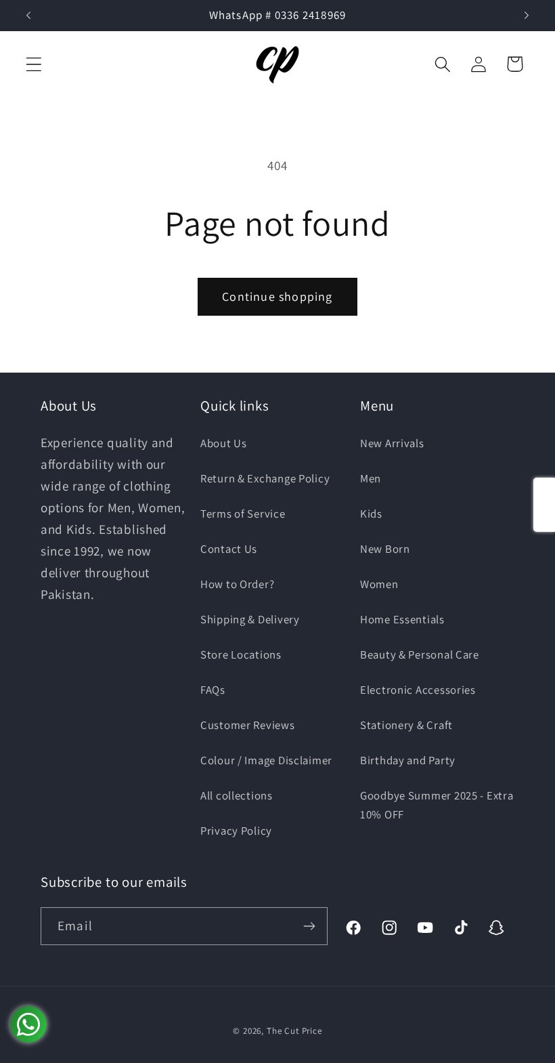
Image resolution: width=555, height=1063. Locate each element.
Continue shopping (277, 296)
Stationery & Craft (406, 724)
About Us (223, 443)
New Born (385, 548)
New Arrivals (392, 443)
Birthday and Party (408, 760)
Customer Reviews (247, 724)
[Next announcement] (526, 15)
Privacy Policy (236, 830)
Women (379, 584)
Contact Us (228, 548)
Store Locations (241, 654)
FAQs (212, 689)
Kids (371, 513)
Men (370, 478)
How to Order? (237, 584)
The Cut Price (294, 1031)
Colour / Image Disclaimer (266, 760)
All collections (236, 795)
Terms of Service (243, 513)
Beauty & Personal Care (419, 654)
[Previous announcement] (28, 15)
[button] (34, 64)
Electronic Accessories (418, 689)
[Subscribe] (309, 926)
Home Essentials (402, 619)
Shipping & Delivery (250, 619)
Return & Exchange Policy (265, 478)
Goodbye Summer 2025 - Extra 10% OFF (436, 805)
